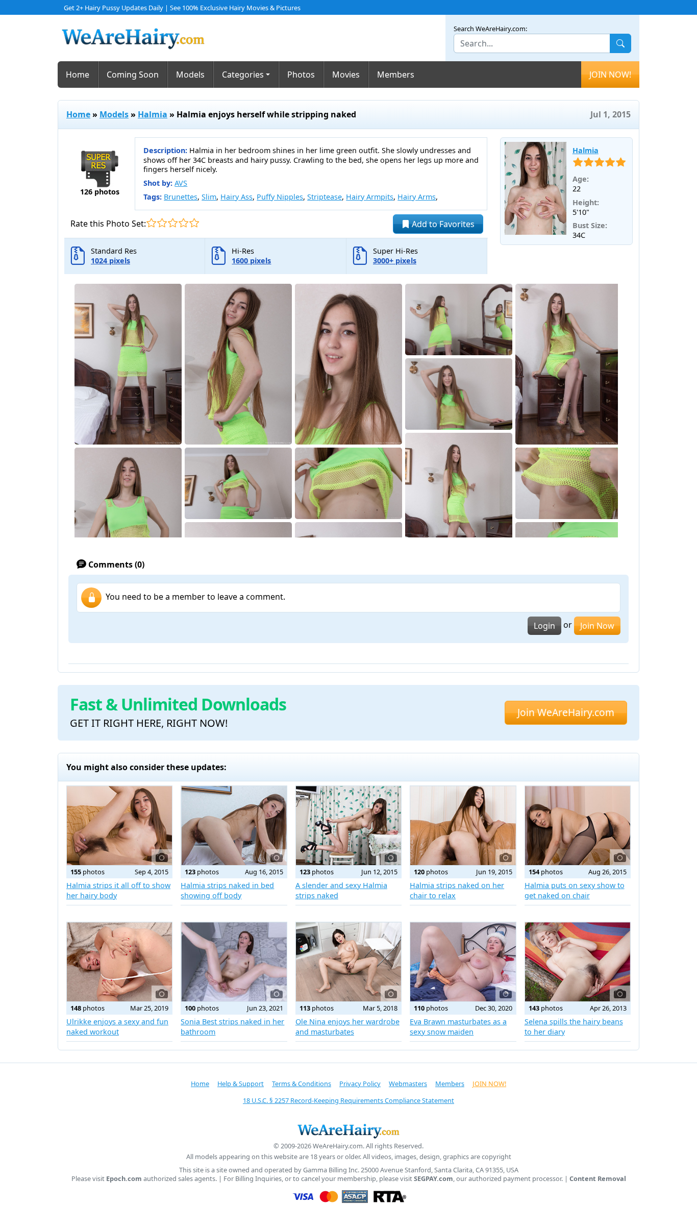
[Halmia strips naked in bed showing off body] (234, 825)
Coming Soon (133, 74)
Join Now (597, 625)
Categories (243, 74)
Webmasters (408, 1083)
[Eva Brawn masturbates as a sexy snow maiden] (463, 962)
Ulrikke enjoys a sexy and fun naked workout (117, 1027)
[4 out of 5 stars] (183, 222)
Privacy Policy (360, 1083)
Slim (209, 197)
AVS (181, 183)
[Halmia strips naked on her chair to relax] (463, 825)
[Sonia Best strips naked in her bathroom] (234, 962)
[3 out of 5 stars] (172, 222)
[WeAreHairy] (348, 1131)
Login (544, 625)
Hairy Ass (236, 197)
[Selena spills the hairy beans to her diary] (578, 962)
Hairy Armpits (369, 197)
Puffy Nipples (280, 197)
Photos (301, 74)
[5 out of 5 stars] (194, 222)
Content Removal (597, 1178)
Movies (346, 74)
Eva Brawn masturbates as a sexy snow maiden (458, 1027)
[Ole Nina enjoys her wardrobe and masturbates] (348, 962)
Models (190, 74)
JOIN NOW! (610, 74)
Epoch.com (124, 1178)
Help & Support (240, 1083)
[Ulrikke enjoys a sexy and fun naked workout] (119, 962)
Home (77, 74)
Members (395, 74)
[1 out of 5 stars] (151, 222)
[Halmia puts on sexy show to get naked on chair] (578, 825)
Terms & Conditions (301, 1083)
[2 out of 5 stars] (162, 222)
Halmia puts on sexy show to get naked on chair (575, 890)
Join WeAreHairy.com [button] (565, 712)
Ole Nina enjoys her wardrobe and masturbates (347, 1027)
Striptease (324, 197)
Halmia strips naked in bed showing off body (227, 890)
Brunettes (180, 197)
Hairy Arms (416, 197)
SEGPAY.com (433, 1178)
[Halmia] (535, 188)
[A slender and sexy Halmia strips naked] (348, 825)
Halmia (152, 114)
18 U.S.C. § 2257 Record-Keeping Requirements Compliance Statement (348, 1100)
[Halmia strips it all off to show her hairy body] (119, 825)
